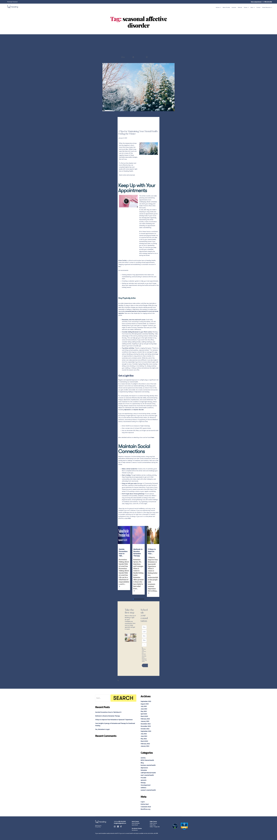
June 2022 (144, 736)
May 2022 (144, 739)
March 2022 (144, 741)
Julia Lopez (127, 57)
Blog (138, 40)
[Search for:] (102, 698)
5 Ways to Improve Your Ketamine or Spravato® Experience (114, 720)
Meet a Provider (226, 7)
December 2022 (145, 724)
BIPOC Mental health (147, 760)
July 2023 (144, 706)
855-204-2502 (268, 1)
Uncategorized (145, 785)
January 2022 (145, 746)
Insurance (234, 7)
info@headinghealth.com (120, 823)
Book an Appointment (256, 1)
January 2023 (145, 721)
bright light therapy (129, 679)
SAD (138, 681)
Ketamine (144, 770)
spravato (143, 780)
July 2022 (144, 734)
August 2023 (145, 704)
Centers (245, 7)
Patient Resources (266, 7)
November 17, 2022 (139, 57)
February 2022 (145, 744)
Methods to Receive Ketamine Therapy (107, 716)
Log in (143, 802)
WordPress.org (145, 809)
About (252, 7)
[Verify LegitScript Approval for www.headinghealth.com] (175, 826)
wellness (143, 788)
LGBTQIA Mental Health (148, 773)
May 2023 (144, 711)
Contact (258, 7)
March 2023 (144, 716)
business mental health (148, 765)
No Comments (152, 57)
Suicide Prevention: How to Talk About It (108, 712)
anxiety (121, 679)
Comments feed (146, 807)
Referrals (240, 7)
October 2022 (145, 729)
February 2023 (145, 719)
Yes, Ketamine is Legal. (102, 729)
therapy (143, 783)
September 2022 (146, 731)
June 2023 (144, 709)
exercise (142, 679)
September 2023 (146, 701)
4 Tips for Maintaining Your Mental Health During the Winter (138, 48)
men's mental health (147, 775)
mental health (148, 679)
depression (137, 679)
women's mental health (148, 790)
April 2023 (144, 714)
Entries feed (145, 804)
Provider (143, 778)
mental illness (132, 681)
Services (218, 7)
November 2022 (146, 726)
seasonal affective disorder (146, 681)
